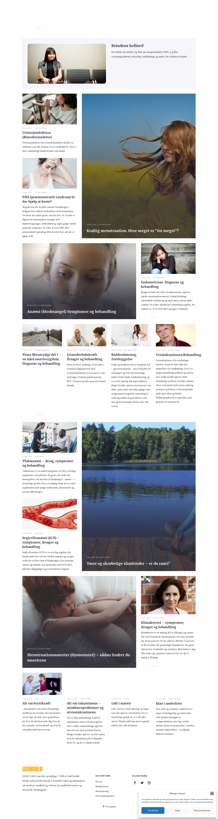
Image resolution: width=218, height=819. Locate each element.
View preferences (202, 810)
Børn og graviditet (130, 350)
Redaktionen (102, 786)
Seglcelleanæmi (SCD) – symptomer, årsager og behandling (40, 542)
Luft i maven (121, 703)
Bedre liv (127, 698)
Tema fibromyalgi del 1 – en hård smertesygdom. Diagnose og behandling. (41, 359)
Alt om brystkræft (36, 703)
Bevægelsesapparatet (42, 350)
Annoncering (102, 791)
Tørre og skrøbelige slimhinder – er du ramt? (128, 563)
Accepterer (153, 810)
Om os (99, 781)
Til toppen (110, 806)
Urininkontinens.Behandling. (179, 355)
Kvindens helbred (41, 128)
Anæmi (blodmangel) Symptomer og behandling (71, 311)
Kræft (37, 698)
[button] (212, 793)
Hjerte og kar (39, 456)
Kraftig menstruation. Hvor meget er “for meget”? (133, 230)
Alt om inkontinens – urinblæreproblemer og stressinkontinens (85, 707)
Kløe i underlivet (169, 703)
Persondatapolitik (105, 795)
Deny (177, 810)
